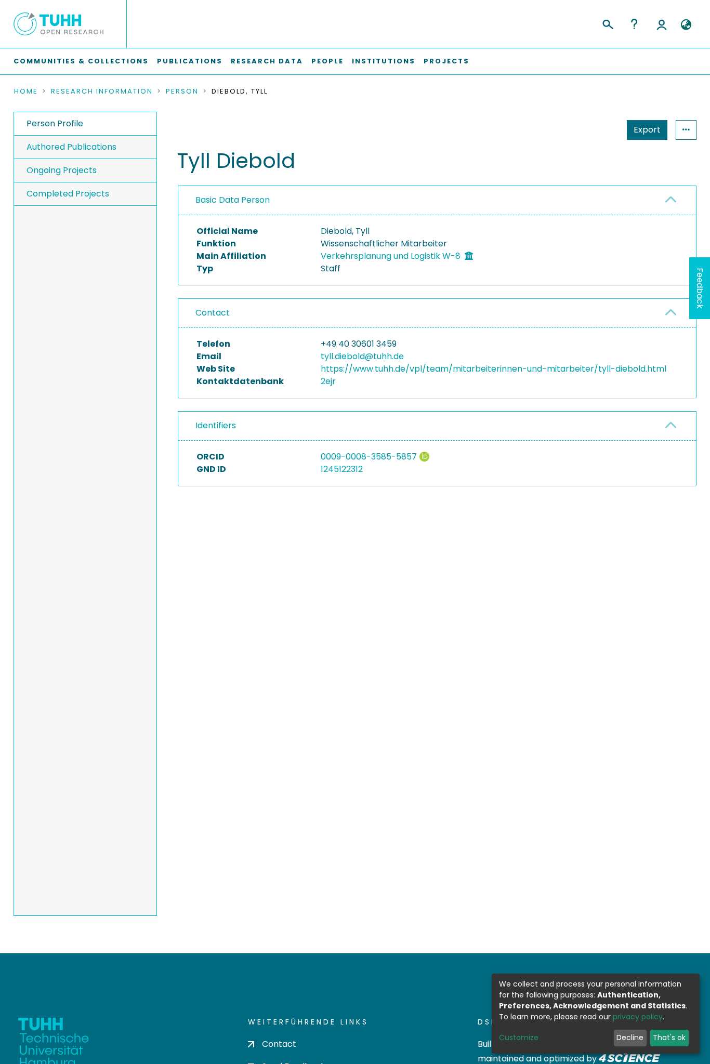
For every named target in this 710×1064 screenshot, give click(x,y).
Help (634, 24)
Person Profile (55, 123)
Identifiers (215, 425)
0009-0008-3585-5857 (369, 457)
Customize (518, 1037)
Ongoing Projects (62, 170)
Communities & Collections (81, 61)
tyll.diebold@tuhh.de (362, 356)
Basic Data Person (232, 200)
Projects (446, 61)
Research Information (102, 91)
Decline (629, 1037)
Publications (189, 61)
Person (182, 91)
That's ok (669, 1037)
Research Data (267, 61)
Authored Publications (71, 147)
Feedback (700, 288)
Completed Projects (68, 194)
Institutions (383, 61)
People (327, 61)
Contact (212, 313)
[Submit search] (607, 23)
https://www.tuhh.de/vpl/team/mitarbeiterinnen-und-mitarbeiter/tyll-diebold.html (493, 369)
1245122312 (342, 469)
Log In (661, 24)
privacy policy (638, 1017)
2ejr (328, 381)
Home (26, 91)
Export (647, 130)
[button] (685, 25)
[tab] (437, 200)
